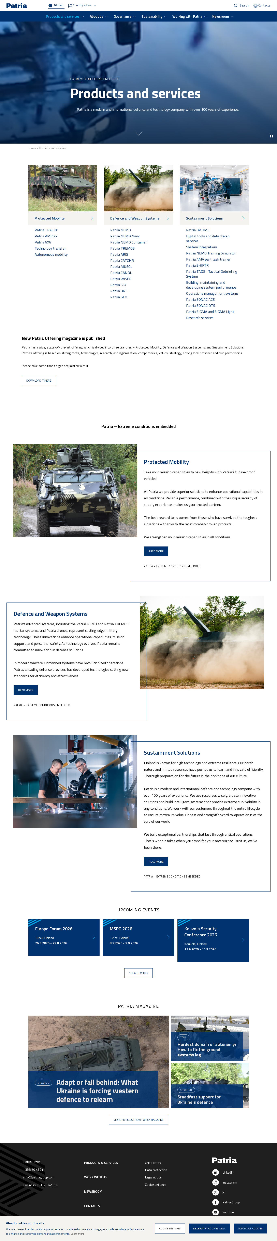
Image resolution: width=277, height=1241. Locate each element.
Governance (122, 16)
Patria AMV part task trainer (208, 259)
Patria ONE (119, 291)
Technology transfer (50, 248)
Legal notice (153, 1177)
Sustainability (152, 16)
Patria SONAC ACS (200, 299)
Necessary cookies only (209, 1228)
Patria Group (231, 1202)
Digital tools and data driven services (208, 238)
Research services (200, 317)
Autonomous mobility (51, 254)
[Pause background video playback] (271, 136)
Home (32, 148)
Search (244, 5)
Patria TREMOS (122, 248)
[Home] (236, 1160)
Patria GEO (119, 297)
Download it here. (39, 380)
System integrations (202, 247)
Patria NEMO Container (128, 242)
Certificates (153, 1162)
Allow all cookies (250, 1228)
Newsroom (220, 16)
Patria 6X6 (43, 242)
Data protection (156, 1169)
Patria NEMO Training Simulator (211, 253)
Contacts (264, 5)
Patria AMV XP (46, 236)
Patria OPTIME (197, 230)
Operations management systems (212, 293)
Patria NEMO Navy (125, 236)
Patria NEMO (120, 230)
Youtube (228, 1212)
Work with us (95, 1177)
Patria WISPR (120, 278)
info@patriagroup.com (38, 1177)
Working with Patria (187, 16)
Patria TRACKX (46, 230)
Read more (156, 551)
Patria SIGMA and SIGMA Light (210, 311)
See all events (138, 973)
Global (58, 5)
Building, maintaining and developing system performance (211, 285)
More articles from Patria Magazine (138, 1120)
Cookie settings (155, 1184)
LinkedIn (227, 1172)
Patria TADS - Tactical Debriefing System (211, 274)
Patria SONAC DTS (200, 305)
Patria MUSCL (121, 266)
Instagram (229, 1182)
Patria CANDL (121, 272)
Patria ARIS (119, 254)
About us (96, 16)
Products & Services (101, 1162)
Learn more (77, 1234)
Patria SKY (118, 285)
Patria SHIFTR (197, 265)
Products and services (63, 16)
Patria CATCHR (122, 260)
